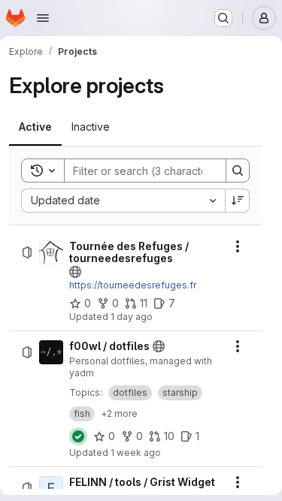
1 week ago (136, 452)
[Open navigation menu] (43, 18)
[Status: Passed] (78, 436)
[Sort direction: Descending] (238, 201)
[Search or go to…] (223, 18)
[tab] (35, 127)
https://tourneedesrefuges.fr (132, 285)
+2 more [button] (119, 413)
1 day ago (132, 316)
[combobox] (123, 201)
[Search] (238, 170)
